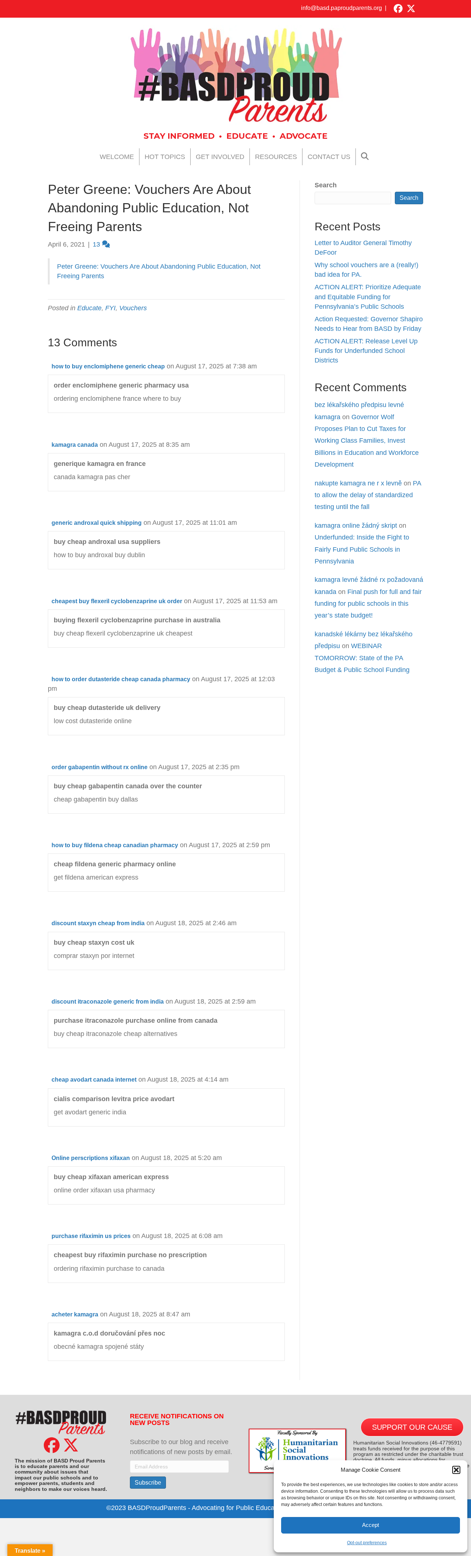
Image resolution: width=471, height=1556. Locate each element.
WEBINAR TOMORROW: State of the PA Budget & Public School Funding (362, 657)
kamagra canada (75, 445)
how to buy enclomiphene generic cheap (108, 366)
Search (326, 185)
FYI (110, 308)
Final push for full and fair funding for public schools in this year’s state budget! (368, 603)
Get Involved (220, 156)
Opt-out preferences (367, 1542)
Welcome (117, 156)
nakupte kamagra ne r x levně (358, 483)
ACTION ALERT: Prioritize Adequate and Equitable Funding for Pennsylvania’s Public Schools (368, 296)
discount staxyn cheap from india (98, 923)
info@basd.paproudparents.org (341, 8)
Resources (276, 156)
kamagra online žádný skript (356, 525)
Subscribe (148, 1482)
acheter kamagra (75, 1314)
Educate (89, 308)
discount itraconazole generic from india (108, 1001)
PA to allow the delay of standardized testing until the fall (368, 495)
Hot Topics (165, 156)
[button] (456, 1470)
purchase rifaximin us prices (91, 1236)
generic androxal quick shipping (97, 523)
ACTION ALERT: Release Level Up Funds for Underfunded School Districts (366, 350)
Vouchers (133, 308)
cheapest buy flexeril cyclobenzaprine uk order (117, 601)
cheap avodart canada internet (94, 1079)
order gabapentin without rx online (100, 767)
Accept (370, 1525)
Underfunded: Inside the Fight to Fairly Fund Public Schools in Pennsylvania (362, 549)
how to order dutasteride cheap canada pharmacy (121, 679)
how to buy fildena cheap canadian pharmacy (115, 845)
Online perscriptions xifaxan (91, 1158)
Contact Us (329, 156)
